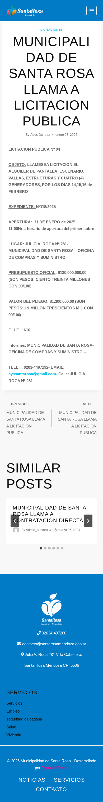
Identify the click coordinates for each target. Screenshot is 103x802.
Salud (11, 727)
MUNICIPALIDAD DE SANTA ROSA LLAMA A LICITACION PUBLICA (25, 418)
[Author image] (16, 530)
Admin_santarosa (38, 530)
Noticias (31, 780)
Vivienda (13, 735)
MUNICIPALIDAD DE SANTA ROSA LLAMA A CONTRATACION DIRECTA (49, 514)
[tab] (41, 548)
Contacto (51, 789)
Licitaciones (51, 29)
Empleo (13, 711)
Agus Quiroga (40, 135)
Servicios (14, 703)
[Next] (88, 521)
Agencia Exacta (54, 767)
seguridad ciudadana (24, 719)
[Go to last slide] (15, 521)
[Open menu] (91, 10)
